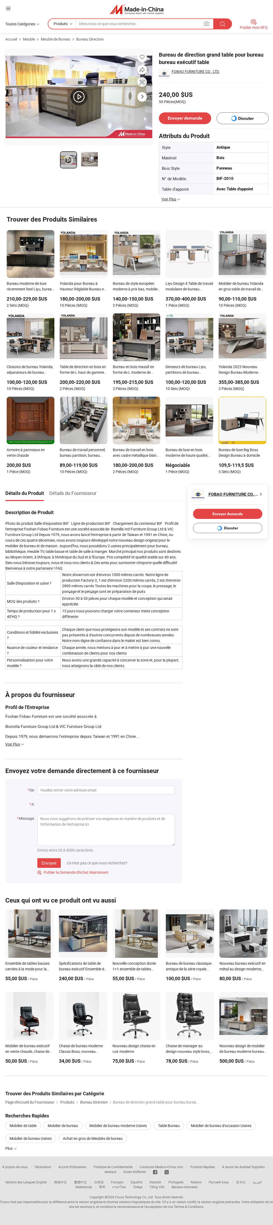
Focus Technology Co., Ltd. (134, 1197)
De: (32, 790)
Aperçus (110, 1171)
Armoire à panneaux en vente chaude (26, 452)
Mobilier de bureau (63, 1125)
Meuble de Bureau (55, 39)
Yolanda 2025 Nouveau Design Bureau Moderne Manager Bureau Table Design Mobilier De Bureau (240, 370)
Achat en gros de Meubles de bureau (93, 1138)
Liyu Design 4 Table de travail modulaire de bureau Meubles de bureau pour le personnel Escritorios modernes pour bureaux (189, 287)
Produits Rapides (202, 1167)
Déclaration (43, 1167)
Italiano (196, 1182)
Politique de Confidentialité (113, 1167)
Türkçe (137, 1187)
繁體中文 (80, 1182)
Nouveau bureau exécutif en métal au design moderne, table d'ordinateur (242, 969)
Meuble (29, 39)
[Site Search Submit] (222, 23)
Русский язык (219, 1182)
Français (117, 1182)
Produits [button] (61, 23)
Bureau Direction (90, 39)
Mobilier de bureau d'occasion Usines (221, 1125)
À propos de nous (14, 1167)
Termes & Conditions (188, 1206)
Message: (27, 818)
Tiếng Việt (157, 1187)
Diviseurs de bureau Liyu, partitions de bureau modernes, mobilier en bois (187, 370)
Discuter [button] (246, 118)
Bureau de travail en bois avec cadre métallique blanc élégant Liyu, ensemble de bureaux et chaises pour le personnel (135, 453)
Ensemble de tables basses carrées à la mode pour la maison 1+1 (27, 969)
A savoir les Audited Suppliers (243, 1167)
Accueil (11, 39)
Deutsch (155, 1182)
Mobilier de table (23, 1125)
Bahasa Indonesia (185, 1187)
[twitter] (166, 1171)
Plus (9, 1148)
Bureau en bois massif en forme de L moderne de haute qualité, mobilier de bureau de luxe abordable (133, 370)
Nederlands (83, 1187)
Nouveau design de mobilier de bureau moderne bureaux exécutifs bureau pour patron (243, 1051)
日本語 (99, 1182)
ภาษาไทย (119, 1187)
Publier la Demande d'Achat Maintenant (73, 872)
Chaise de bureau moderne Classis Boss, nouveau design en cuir (81, 1051)
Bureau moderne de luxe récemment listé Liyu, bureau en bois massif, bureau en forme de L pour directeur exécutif (30, 287)
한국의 (241, 1182)
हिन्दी (102, 1187)
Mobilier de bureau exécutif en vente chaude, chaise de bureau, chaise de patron (27, 1051)
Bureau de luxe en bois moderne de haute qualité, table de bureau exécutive (187, 453)
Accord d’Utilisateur (72, 1167)
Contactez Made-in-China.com (161, 1167)
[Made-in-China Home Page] (136, 9)
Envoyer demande (185, 118)
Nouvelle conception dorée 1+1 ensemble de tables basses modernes (134, 969)
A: (33, 804)
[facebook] (155, 1171)
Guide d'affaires (134, 1171)
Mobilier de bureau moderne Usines (118, 1125)
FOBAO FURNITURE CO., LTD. (196, 71)
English (41, 1182)
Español (136, 1182)
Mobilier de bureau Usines (31, 1138)
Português (175, 1182)
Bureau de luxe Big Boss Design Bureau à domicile (239, 452)
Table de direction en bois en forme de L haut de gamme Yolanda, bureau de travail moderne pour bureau (83, 370)
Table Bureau (169, 1125)
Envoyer (49, 863)
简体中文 (60, 1182)
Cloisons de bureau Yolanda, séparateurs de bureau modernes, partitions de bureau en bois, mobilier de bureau (30, 370)
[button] (8, 8)
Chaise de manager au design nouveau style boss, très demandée (188, 1051)
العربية (257, 1182)
